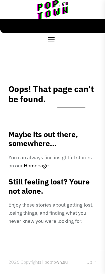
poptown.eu (56, 262)
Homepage (36, 165)
